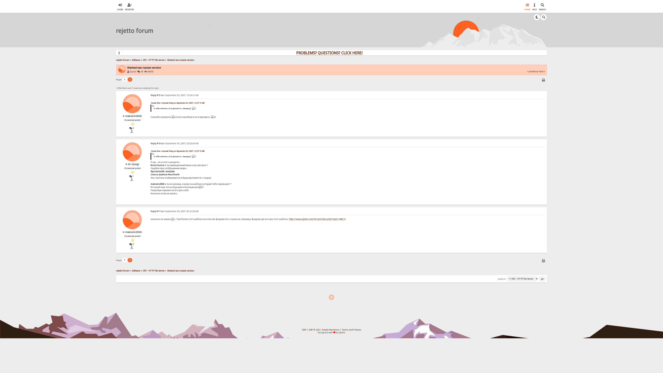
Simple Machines (330, 329)
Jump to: (502, 279)
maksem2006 (133, 116)
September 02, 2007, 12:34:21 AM (175, 95)
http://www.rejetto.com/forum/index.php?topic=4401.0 (317, 219)
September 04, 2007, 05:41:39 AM (175, 211)
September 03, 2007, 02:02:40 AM (175, 143)
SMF (304, 329)
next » (542, 71)
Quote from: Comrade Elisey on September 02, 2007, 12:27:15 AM (178, 103)
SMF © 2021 (315, 329)
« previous (532, 71)
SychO (342, 332)
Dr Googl (133, 164)
